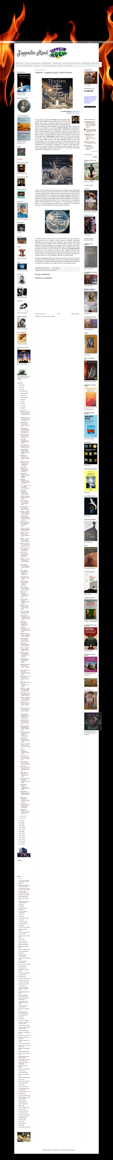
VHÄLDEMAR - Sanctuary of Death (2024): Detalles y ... (24, 623)
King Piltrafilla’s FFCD (24, 992)
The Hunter (21, 1113)
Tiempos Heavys (23, 1114)
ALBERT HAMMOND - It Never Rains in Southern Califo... (25, 699)
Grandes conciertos (23, 978)
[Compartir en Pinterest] (58, 268)
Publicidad (21, 1093)
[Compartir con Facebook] (57, 268)
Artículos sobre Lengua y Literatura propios (24, 889)
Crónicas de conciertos (24, 935)
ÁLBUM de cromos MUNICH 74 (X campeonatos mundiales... (24, 463)
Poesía (20, 1084)
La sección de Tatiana (24, 1008)
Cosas (20, 925)
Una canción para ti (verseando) (23, 1117)
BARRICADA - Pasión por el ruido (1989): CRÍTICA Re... (25, 678)
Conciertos (36, 65)
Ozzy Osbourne (22, 1072)
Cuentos (21, 939)
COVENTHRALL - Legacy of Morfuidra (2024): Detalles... (25, 601)
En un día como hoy (23, 964)
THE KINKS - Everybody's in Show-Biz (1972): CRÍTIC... (25, 441)
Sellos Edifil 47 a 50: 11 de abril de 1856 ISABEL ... (25, 549)
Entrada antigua (75, 313)
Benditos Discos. (90, 134)
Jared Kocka (88, 132)
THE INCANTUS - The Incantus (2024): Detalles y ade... (25, 424)
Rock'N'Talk (21, 1100)
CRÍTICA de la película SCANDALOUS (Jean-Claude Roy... (24, 594)
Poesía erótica (22, 1086)
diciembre (22, 391)
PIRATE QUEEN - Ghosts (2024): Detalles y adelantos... (24, 583)
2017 (20, 833)
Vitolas (20, 1125)
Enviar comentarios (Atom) (48, 316)
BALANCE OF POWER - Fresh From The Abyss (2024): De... (24, 811)
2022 (20, 823)
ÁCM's (20, 883)
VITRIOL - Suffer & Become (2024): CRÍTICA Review (24, 540)
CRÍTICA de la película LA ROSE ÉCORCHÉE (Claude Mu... (25, 805)
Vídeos (27, 63)
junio (21, 403)
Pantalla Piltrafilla (23, 1077)
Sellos (20, 1105)
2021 (20, 825)
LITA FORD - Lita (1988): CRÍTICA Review (24, 578)
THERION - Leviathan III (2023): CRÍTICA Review (24, 751)
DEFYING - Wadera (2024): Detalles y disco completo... (25, 513)
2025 (20, 387)
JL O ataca (21, 985)
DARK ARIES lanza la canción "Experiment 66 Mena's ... (25, 684)
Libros (20, 1018)
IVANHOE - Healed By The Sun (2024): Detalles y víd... (25, 534)
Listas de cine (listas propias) (48, 65)
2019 (20, 829)
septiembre (23, 397)
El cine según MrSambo (24, 958)
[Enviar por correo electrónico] (53, 268)
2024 (20, 389)
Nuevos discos (19, 63)
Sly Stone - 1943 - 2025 (91, 143)
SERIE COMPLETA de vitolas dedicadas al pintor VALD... (25, 672)
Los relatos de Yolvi (23, 1043)
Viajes (20, 1121)
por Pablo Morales (23, 1091)
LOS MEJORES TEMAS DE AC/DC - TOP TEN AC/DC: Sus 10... (25, 617)
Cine (20, 906)
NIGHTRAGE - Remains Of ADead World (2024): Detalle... (24, 492)
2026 (20, 385)
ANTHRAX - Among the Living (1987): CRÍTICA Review (25, 689)
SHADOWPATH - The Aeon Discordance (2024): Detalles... (25, 694)
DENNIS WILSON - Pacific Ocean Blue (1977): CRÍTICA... (25, 635)
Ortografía (60, 65)
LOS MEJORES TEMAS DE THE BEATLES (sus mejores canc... (24, 716)
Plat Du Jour (22, 1083)
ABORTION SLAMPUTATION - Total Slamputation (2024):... (25, 629)
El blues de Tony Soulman (23, 955)
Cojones (21, 916)
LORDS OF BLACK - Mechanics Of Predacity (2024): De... (25, 722)
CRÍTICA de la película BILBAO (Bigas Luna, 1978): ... (24, 660)
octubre (22, 395)
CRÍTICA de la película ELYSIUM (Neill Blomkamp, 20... (25, 768)
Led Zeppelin (22, 1015)
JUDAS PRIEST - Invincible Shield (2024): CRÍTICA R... (24, 566)
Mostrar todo (94, 151)
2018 (20, 831)
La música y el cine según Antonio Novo (23, 1002)
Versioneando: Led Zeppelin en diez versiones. (90, 148)
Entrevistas (21, 968)
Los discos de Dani (23, 1035)
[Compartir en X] (56, 268)
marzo (22, 410)
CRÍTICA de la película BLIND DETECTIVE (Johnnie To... (24, 554)
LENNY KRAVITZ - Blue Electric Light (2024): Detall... (25, 446)
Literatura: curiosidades (24, 1032)
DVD (20, 953)
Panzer (20, 1079)
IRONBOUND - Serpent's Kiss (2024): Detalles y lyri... (25, 457)
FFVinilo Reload (22, 972)
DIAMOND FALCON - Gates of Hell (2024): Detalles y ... (25, 666)
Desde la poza (22, 944)
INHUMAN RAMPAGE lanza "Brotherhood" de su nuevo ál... (25, 481)
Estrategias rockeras (24, 969)
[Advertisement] (14, 9)
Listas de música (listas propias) (24, 65)
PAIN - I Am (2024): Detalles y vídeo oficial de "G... (24, 612)
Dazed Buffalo (22, 942)
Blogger (72, 1150)
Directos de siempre (23, 946)
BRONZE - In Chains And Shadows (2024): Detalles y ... (25, 560)
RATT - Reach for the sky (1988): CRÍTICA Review (25, 487)
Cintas (20, 914)
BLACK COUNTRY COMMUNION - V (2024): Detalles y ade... (25, 728)
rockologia (88, 145)
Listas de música (67, 63)
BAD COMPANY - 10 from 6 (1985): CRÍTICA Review (25, 508)
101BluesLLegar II (90, 121)
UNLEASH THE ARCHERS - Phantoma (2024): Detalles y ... (25, 799)
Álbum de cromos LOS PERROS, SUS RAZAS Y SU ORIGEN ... (25, 654)
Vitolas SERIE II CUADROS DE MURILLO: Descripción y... (24, 572)
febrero (22, 816)
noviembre (23, 393)
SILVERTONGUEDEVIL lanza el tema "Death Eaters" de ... (25, 413)
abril (21, 408)
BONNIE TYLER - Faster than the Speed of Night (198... (24, 607)
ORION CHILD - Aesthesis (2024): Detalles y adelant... (25, 475)
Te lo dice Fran (22, 1111)
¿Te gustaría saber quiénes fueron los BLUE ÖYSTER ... (25, 529)
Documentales (22, 951)
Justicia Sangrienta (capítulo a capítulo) (23, 988)
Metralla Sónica (22, 1051)
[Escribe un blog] (54, 268)
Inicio (58, 313)
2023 (20, 820)
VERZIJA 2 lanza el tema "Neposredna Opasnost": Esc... (25, 545)
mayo (21, 405)
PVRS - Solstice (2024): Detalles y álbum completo (25, 588)
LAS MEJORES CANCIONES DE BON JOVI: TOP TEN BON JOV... (24, 430)
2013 (20, 841)
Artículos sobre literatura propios (23, 892)
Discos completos (23, 949)
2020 (20, 827)
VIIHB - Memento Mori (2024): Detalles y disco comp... (24, 774)
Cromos (21, 934)
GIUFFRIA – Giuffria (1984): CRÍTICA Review (25, 497)
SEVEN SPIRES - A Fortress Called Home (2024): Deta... (24, 502)
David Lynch (22, 940)
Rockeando (21, 1102)
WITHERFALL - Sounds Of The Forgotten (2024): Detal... (25, 740)
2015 (20, 837)
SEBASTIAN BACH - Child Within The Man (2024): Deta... (25, 524)
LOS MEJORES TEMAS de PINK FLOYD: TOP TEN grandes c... (25, 518)
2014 (20, 839)
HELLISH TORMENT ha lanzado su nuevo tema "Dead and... (25, 745)
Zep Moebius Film (23, 1127)
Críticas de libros (23, 932)
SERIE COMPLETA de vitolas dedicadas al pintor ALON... (25, 780)
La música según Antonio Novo (23, 995)
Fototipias (21, 976)
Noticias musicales (46, 63)
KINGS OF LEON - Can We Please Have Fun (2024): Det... (25, 757)
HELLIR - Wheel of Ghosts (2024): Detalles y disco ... (25, 649)
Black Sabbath (22, 896)
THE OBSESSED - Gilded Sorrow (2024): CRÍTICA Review (24, 451)
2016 (20, 835)
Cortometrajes (22, 923)
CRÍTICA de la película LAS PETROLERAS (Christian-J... (24, 469)
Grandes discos (22, 980)
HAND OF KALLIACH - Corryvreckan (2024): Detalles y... (25, 710)
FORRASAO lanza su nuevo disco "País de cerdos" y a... (25, 419)
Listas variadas (68, 65)
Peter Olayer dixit (23, 1081)
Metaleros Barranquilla (24, 1048)
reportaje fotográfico (24, 1095)
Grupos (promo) (23, 983)
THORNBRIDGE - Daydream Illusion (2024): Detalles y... (25, 793)
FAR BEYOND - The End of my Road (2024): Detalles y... (25, 704)
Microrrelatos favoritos (24, 1053)
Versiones (21, 1119)
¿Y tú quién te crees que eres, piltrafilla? (91, 130)
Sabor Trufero (22, 1103)
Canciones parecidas (24, 898)
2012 (20, 844)
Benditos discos (44, 270)
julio (21, 401)
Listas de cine (76, 63)
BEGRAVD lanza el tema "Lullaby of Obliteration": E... (24, 436)
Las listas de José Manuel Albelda (23, 1012)
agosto (22, 399)
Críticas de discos (35, 63)
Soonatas (21, 1109)
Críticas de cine (57, 63)
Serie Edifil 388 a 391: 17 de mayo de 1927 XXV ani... (25, 763)
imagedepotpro (56, 1150)
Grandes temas (22, 982)
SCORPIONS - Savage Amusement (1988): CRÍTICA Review (24, 787)
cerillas (20, 904)
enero (21, 818)
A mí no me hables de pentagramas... (24, 881)
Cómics (20, 920)
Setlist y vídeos (95, 63)
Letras (20, 1016)
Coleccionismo (85, 63)
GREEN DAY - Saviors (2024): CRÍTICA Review (24, 644)
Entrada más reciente (40, 313)
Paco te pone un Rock (24, 1074)
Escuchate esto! (90, 142)
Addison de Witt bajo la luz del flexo (24, 886)
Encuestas (21, 966)
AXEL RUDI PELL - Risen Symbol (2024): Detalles (24, 640)
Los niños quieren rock (24, 1040)
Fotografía (21, 974)
